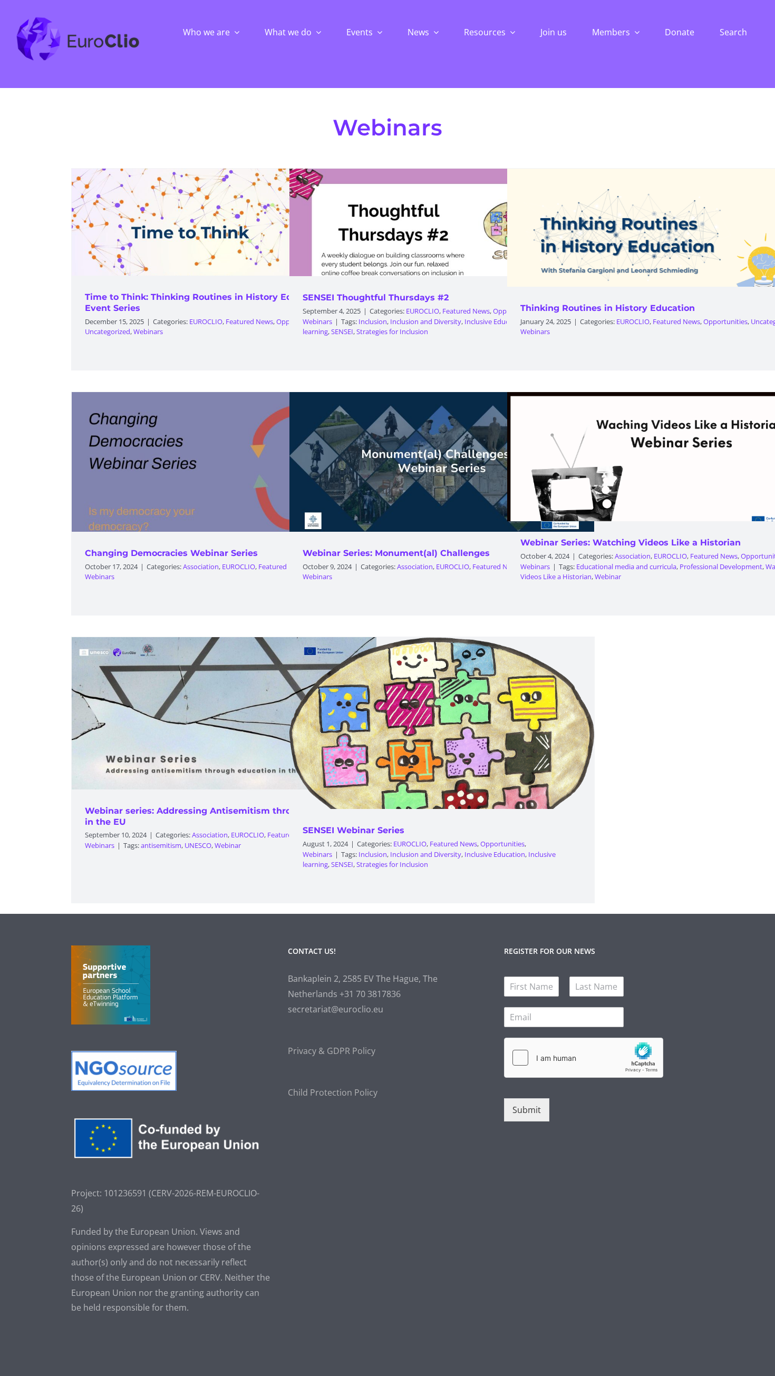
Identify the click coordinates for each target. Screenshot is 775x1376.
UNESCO (198, 845)
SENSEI (342, 331)
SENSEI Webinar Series (353, 830)
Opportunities (725, 321)
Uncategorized (107, 331)
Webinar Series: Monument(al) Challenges (396, 553)
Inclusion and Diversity (425, 321)
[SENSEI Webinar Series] (441, 763)
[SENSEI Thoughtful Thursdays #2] (441, 245)
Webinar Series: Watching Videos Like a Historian (630, 543)
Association (201, 566)
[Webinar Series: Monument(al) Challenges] (441, 468)
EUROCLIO (205, 321)
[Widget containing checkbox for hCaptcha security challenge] (583, 1058)
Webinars (148, 331)
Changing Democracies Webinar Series (171, 553)
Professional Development (721, 566)
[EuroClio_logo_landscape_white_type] (77, 19)
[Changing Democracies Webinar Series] (224, 468)
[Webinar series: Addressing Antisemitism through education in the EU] (224, 713)
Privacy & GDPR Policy (331, 1051)
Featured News (249, 321)
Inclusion (373, 321)
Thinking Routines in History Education (607, 308)
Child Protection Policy (332, 1092)
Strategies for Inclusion (392, 331)
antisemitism (161, 845)
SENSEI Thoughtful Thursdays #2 (376, 297)
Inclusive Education (494, 321)
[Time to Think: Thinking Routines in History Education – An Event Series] (224, 248)
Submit (526, 1110)
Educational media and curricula (626, 566)
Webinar (608, 576)
